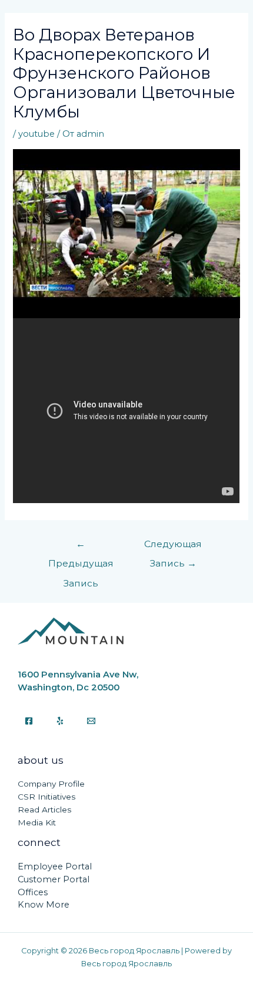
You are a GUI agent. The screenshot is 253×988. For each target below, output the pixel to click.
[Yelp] (60, 721)
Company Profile (51, 783)
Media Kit (37, 822)
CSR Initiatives (46, 796)
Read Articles (44, 809)
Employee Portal (55, 866)
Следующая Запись (173, 546)
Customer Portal (53, 879)
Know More (43, 904)
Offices (33, 892)
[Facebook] (29, 721)
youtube (36, 134)
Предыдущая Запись (81, 546)
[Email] (91, 721)
